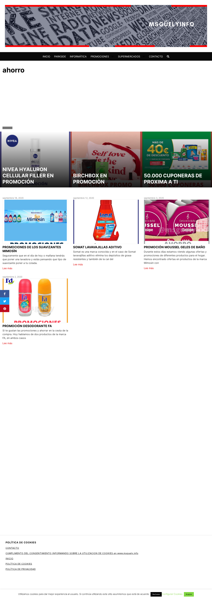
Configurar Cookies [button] (172, 594)
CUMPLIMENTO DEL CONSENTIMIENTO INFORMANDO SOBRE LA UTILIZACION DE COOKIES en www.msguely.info (72, 553)
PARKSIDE (60, 56)
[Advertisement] (106, 101)
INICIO (46, 56)
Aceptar (189, 594)
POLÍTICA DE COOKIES (19, 563)
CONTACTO (156, 56)
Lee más (7, 268)
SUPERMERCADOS (129, 56)
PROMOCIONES (100, 56)
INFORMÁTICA (78, 56)
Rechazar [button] (156, 594)
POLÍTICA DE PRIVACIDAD (21, 569)
